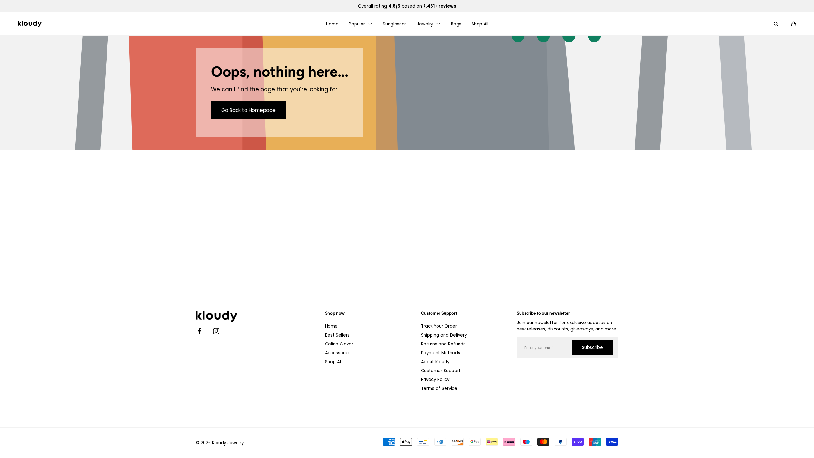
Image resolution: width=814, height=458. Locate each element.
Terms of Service (439, 388)
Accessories (338, 353)
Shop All (480, 24)
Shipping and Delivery (444, 335)
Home (332, 24)
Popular (357, 24)
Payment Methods (440, 353)
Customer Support (441, 371)
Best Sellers (337, 335)
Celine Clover (339, 344)
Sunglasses (395, 24)
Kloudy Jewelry (228, 443)
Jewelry (425, 24)
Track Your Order (439, 326)
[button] (793, 23)
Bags (456, 24)
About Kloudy (435, 362)
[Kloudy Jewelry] (30, 24)
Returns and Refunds (443, 344)
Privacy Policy (435, 380)
